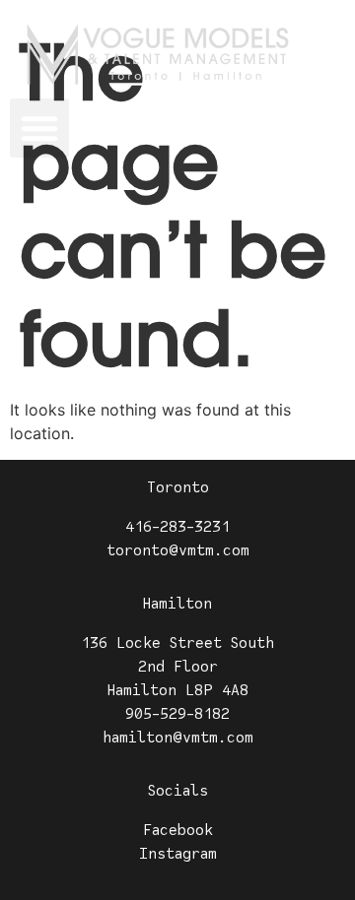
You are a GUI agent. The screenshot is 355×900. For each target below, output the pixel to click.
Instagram (178, 854)
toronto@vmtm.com (177, 550)
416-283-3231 (177, 527)
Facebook (178, 830)
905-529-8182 (177, 714)
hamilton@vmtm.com (178, 737)
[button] (39, 128)
